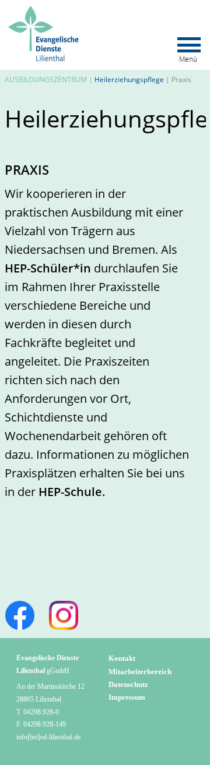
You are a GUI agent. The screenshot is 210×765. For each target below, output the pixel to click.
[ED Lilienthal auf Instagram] (63, 615)
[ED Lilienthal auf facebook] (19, 615)
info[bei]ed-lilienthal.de (48, 737)
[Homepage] (45, 11)
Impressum (126, 697)
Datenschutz (128, 684)
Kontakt (121, 658)
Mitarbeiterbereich (140, 671)
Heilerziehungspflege (129, 79)
